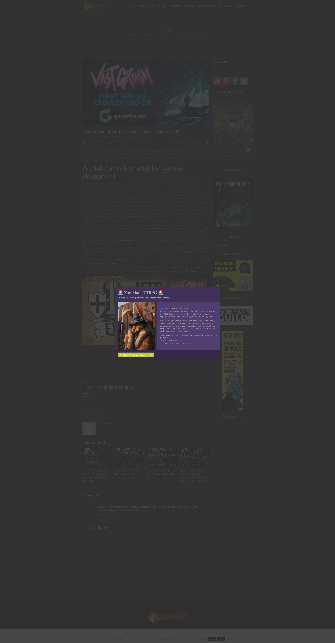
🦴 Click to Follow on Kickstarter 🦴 (136, 355)
